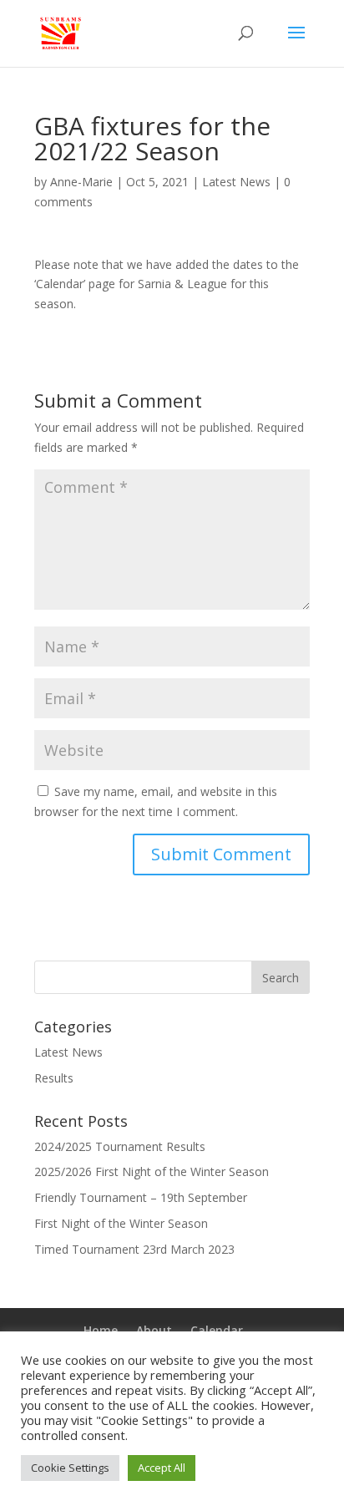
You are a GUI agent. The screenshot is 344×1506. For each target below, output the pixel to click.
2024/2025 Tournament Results (119, 1146)
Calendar (216, 1330)
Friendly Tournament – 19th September (140, 1197)
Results (53, 1078)
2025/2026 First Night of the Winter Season (151, 1171)
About (154, 1330)
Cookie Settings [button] (70, 1467)
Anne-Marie (81, 182)
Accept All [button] (161, 1467)
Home (100, 1330)
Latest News (236, 182)
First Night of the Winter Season (121, 1223)
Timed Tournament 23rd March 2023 (134, 1249)
